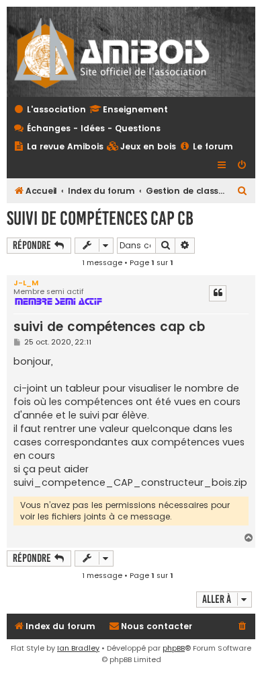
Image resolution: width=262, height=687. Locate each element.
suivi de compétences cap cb (100, 218)
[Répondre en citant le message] (217, 293)
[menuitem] (141, 147)
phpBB (174, 648)
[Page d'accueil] (120, 52)
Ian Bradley (78, 648)
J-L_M (25, 282)
